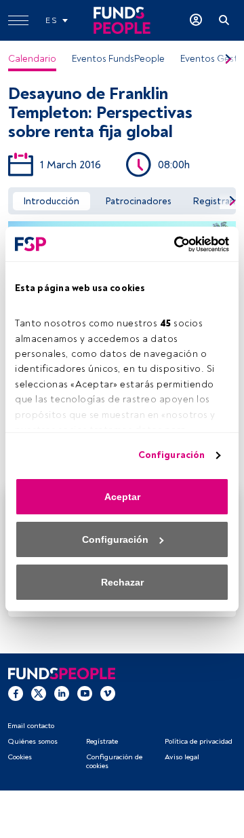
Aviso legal (182, 757)
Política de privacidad (198, 741)
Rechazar (122, 582)
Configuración (171, 455)
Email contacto (30, 725)
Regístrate (102, 741)
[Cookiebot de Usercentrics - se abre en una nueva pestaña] (173, 244)
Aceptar (122, 496)
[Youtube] (84, 692)
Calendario (32, 58)
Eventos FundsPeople (118, 58)
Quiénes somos (32, 741)
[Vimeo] (107, 692)
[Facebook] (15, 692)
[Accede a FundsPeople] (196, 20)
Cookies (19, 757)
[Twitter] (38, 692)
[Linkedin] (61, 692)
